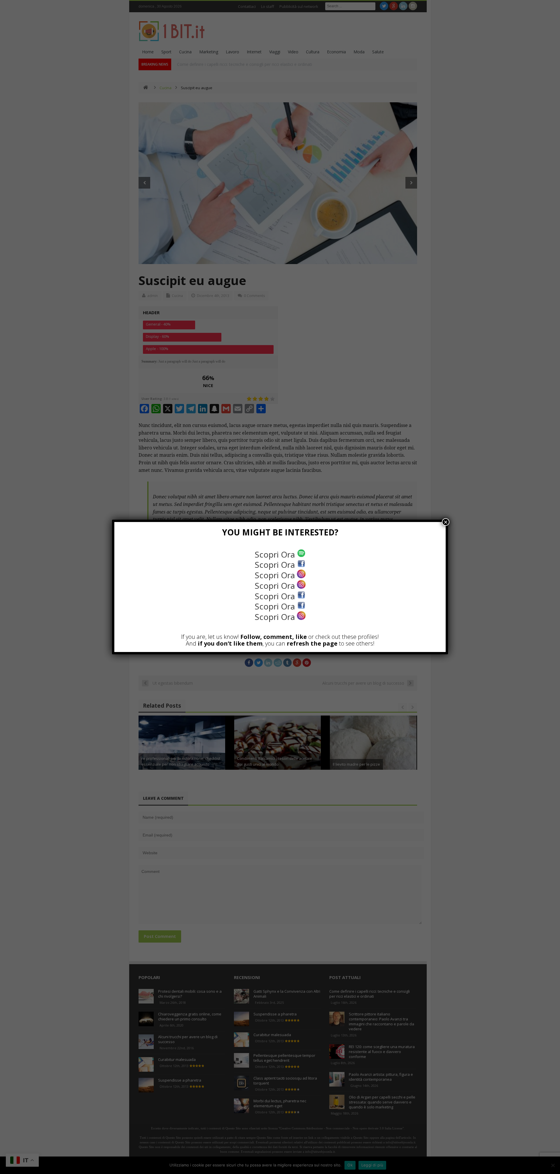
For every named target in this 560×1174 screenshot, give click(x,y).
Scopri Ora (276, 554)
